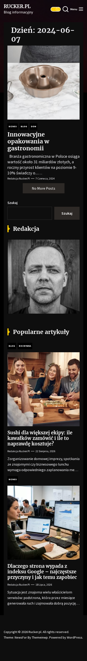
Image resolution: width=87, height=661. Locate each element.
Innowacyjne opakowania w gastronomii (28, 141)
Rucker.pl (17, 6)
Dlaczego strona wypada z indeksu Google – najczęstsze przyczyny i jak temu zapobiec (42, 571)
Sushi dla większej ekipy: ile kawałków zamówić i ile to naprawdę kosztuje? (39, 438)
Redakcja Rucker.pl (18, 178)
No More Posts (43, 188)
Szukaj (12, 203)
